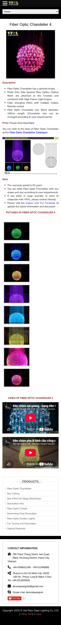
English (38, 614)
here (31, 123)
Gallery (30, 203)
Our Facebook (47, 203)
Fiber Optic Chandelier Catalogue (28, 132)
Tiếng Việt (26, 614)
